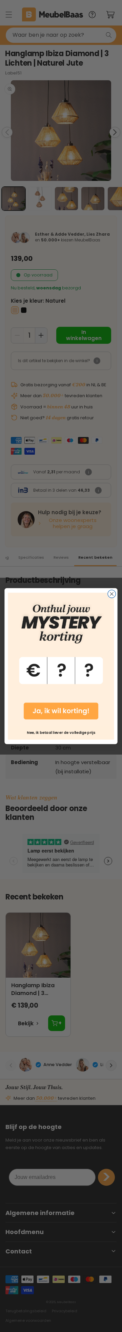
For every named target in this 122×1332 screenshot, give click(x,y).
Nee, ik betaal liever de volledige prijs (61, 732)
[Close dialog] (112, 594)
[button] (61, 659)
